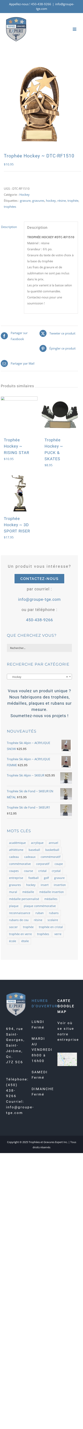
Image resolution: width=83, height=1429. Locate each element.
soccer (13, 927)
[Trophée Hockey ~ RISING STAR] (19, 414)
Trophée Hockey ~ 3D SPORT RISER (17, 524)
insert (45, 885)
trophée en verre (20, 934)
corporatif (42, 864)
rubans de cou (19, 920)
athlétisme (16, 850)
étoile (25, 941)
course (28, 871)
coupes (14, 871)
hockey (51, 201)
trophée (72, 201)
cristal (42, 871)
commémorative (20, 864)
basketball (52, 850)
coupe (59, 864)
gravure (25, 201)
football (33, 878)
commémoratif (50, 857)
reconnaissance (19, 913)
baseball (34, 850)
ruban (39, 913)
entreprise (16, 878)
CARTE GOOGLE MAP (66, 1006)
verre (57, 934)
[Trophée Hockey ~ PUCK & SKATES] (60, 414)
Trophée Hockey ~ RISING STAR (16, 446)
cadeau (14, 857)
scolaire (53, 920)
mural (13, 892)
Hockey (24, 195)
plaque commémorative (40, 906)
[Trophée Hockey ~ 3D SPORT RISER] (19, 493)
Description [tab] (9, 227)
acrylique (37, 843)
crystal (56, 871)
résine (61, 201)
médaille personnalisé (24, 899)
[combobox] (39, 676)
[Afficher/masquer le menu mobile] (75, 29)
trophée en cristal (51, 927)
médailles (50, 899)
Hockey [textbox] (38, 677)
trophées (10, 207)
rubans (54, 913)
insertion (60, 885)
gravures (38, 201)
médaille (28, 892)
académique (17, 843)
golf (46, 878)
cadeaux (29, 857)
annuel (53, 843)
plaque (14, 906)
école (12, 941)
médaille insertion (51, 892)
